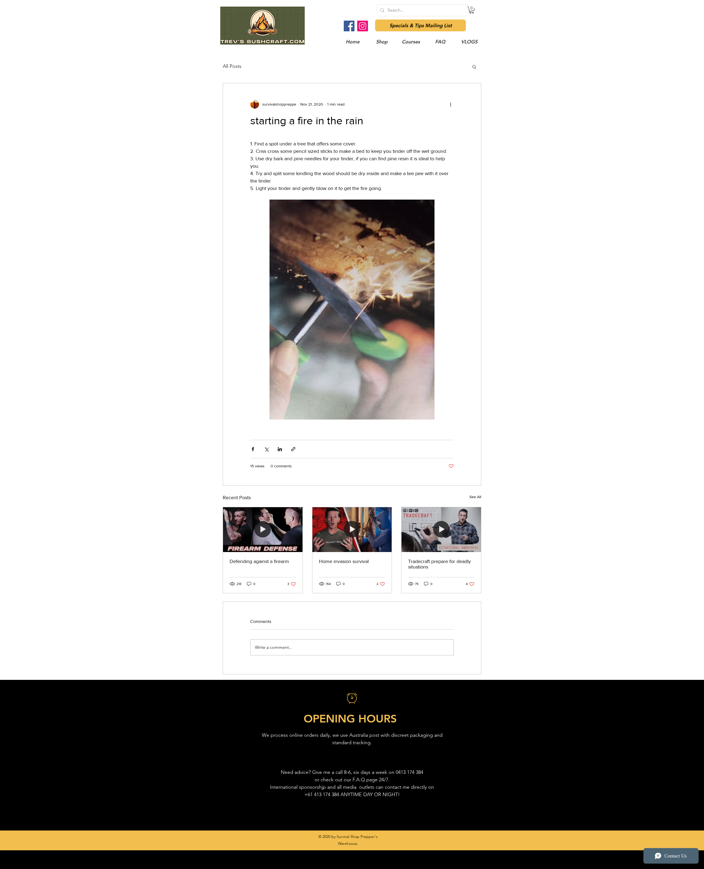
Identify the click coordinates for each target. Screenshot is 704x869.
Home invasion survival (344, 561)
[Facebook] (349, 26)
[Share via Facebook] (252, 449)
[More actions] (450, 104)
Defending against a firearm (259, 561)
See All (475, 497)
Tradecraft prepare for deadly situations (439, 564)
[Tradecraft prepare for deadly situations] (441, 529)
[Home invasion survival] (352, 529)
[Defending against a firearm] (262, 529)
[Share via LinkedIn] (279, 449)
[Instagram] (362, 26)
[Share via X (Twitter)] (266, 449)
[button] (472, 10)
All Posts (232, 66)
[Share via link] (293, 449)
